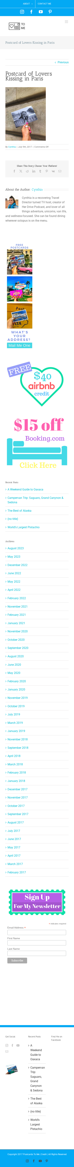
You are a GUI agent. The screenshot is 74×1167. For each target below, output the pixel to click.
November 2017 (18, 797)
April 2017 (14, 855)
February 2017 (17, 872)
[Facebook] (12, 1045)
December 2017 (17, 789)
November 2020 (18, 631)
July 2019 (14, 714)
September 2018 (18, 747)
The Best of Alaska (19, 510)
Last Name (13, 948)
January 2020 (16, 689)
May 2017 (14, 847)
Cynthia (12, 147)
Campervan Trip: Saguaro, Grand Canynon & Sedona (37, 1079)
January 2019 (16, 731)
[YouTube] (18, 1045)
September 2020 (18, 648)
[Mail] (6, 1051)
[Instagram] (6, 1045)
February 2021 (17, 614)
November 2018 (18, 739)
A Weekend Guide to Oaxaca (25, 489)
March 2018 (15, 764)
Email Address (16, 927)
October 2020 (16, 639)
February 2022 (17, 598)
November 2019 (18, 698)
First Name (13, 938)
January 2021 (16, 623)
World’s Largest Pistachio (24, 527)
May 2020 (14, 673)
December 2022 (17, 565)
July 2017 (14, 831)
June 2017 (14, 839)
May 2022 (14, 581)
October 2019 (16, 706)
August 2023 (16, 548)
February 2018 (17, 772)
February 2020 (17, 681)
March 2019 (15, 723)
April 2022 (14, 590)
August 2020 (16, 656)
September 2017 (18, 814)
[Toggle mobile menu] (67, 22)
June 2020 (14, 664)
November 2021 (18, 606)
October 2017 (16, 806)
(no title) (13, 519)
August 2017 (16, 822)
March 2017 (15, 864)
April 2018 (14, 756)
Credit (44, 1154)
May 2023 (14, 556)
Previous (63, 62)
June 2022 (14, 573)
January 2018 (16, 781)
